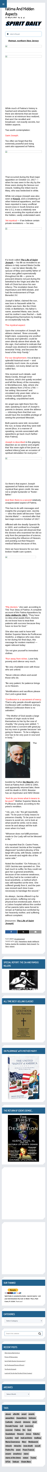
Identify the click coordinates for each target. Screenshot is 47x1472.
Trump (33, 1458)
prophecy (17, 1454)
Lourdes (9, 1438)
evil (21, 1426)
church (18, 1422)
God (29, 1430)
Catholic (9, 1422)
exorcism (29, 1426)
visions (12, 946)
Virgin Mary (26, 1462)
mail (16, 1438)
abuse (8, 1414)
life (18, 944)
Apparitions (23, 941)
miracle (8, 1446)
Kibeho (36, 1434)
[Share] (11, 932)
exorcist (8, 1430)
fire (24, 1430)
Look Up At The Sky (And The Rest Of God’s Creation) (18, 1373)
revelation (22, 944)
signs (26, 1454)
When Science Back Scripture (12, 1353)
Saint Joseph (31, 944)
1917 (16, 941)
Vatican (16, 1462)
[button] (3, 4)
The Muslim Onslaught (10, 1369)
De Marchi (27, 782)
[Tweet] (23, 932)
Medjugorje (33, 1442)
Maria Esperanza (12, 1442)
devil (34, 1422)
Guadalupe (10, 1434)
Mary (24, 1442)
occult (37, 1446)
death (30, 941)
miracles (17, 1446)
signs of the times (13, 1458)
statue (25, 1458)
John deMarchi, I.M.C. (16, 615)
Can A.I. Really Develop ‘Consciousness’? (15, 1361)
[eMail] (35, 932)
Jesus (28, 1434)
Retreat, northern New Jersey (23, 41)
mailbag (37, 1438)
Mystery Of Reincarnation (11, 1357)
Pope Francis (28, 1450)
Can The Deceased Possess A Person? (14, 1365)
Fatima (7, 944)
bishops (32, 1418)
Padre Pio (9, 1450)
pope (18, 1450)
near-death (28, 1446)
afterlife (16, 1414)
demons (26, 1422)
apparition (9, 1418)
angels (31, 1414)
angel (24, 1414)
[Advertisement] (23, 1193)
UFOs (7, 1462)
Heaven (20, 1434)
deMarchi (35, 941)
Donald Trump (11, 1426)
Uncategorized (19, 939)
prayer (8, 1454)
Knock (16, 199)
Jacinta (13, 944)
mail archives (26, 1438)
